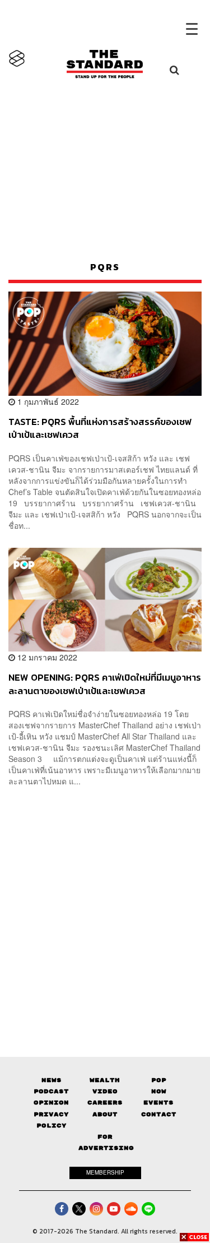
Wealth (105, 1080)
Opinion (51, 1102)
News (51, 1080)
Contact (158, 1114)
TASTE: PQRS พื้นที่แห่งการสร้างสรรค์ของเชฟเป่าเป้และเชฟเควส (100, 428)
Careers (105, 1102)
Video (105, 1091)
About (105, 1114)
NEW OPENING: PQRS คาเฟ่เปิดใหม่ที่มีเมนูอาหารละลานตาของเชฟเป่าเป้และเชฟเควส (104, 683)
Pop (158, 1080)
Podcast (51, 1091)
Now (158, 1091)
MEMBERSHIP (105, 1172)
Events (158, 1102)
